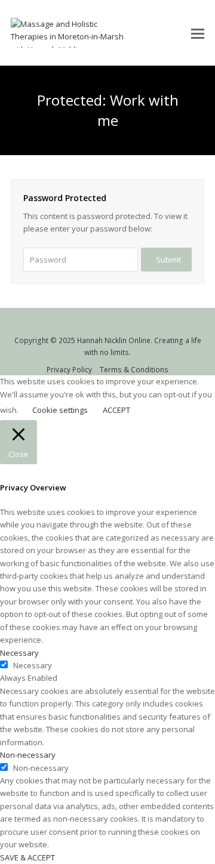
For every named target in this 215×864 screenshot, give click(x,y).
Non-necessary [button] (28, 754)
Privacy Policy (69, 370)
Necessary (32, 665)
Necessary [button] (19, 652)
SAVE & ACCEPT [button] (27, 857)
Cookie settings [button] (60, 410)
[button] (197, 33)
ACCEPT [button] (116, 410)
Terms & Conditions (134, 370)
